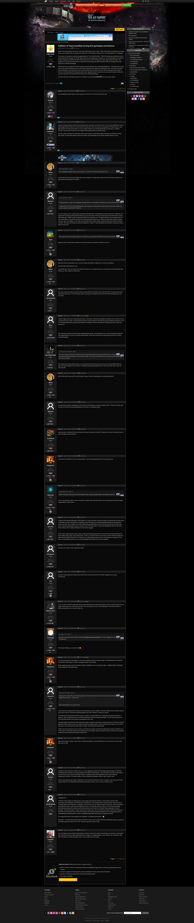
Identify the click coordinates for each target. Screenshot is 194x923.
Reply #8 (60, 315)
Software (51, 1)
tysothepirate (50, 804)
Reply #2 (60, 122)
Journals (89, 5)
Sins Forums (76, 48)
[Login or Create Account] (143, 1)
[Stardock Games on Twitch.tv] (139, 96)
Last (123, 88)
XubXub (50, 777)
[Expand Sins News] (129, 65)
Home (46, 42)
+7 (50, 364)
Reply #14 (60, 485)
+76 (50, 647)
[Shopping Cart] (146, 1)
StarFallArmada (50, 355)
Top (123, 90)
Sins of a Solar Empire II (80, 898)
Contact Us (110, 907)
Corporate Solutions (49, 894)
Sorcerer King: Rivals (79, 909)
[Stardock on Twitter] (131, 96)
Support (78, 1)
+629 (50, 141)
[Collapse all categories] (148, 53)
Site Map (107, 920)
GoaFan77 (50, 131)
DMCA (102, 920)
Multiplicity (46, 903)
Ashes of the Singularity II (81, 892)
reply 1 (71, 169)
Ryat (50, 239)
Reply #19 (60, 628)
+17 (50, 564)
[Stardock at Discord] (135, 98)
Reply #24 (60, 794)
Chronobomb (50, 298)
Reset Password (142, 901)
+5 (50, 787)
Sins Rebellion (64, 42)
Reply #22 (60, 738)
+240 (50, 504)
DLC (95, 5)
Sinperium (50, 465)
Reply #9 (60, 345)
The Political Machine (80, 903)
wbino (50, 172)
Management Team (112, 896)
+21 (50, 182)
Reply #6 (60, 260)
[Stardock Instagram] (142, 96)
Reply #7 (60, 289)
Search (56, 32)
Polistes (50, 100)
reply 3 (70, 198)
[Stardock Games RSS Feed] (143, 98)
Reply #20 (60, 657)
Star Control (78, 901)
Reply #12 (60, 429)
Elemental (77, 894)
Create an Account (143, 896)
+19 (50, 110)
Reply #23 (60, 767)
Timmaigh (50, 638)
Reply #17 (60, 571)
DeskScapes (47, 901)
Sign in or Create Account (68, 879)
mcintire (50, 527)
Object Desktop (47, 892)
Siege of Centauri (79, 907)
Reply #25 (60, 830)
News (69, 1)
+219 (50, 473)
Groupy (46, 905)
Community (63, 1)
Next (120, 88)
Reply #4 (60, 191)
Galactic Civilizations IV (80, 896)
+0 (50, 814)
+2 (50, 308)
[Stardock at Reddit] (132, 98)
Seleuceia (50, 495)
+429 (50, 247)
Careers (109, 898)
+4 (50, 849)
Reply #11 (60, 402)
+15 (50, 448)
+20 (50, 64)
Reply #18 (60, 601)
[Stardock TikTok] (138, 98)
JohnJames (50, 554)
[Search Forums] (148, 1)
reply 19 (72, 693)
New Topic (119, 29)
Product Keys (142, 898)
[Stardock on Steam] (145, 96)
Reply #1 (60, 91)
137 (50, 581)
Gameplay (80, 5)
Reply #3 (60, 163)
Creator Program (112, 905)
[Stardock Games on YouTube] (136, 96)
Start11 (46, 896)
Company (111, 890)
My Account (141, 894)
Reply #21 (60, 687)
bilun (50, 325)
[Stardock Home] (46, 1)
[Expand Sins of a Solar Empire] (127, 53)
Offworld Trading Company (81, 905)
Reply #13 (60, 456)
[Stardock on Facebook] (134, 96)
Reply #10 (60, 373)
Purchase (127, 5)
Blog (74, 1)
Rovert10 (51, 696)
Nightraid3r (50, 54)
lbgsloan (50, 201)
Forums (109, 909)
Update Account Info (143, 903)
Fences (46, 898)
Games (56, 1)
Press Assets (111, 903)
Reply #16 (60, 544)
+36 (50, 335)
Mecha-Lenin (50, 611)
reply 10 (70, 491)
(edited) (86, 315)
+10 (50, 211)
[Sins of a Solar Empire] (97, 15)
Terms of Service (95, 920)
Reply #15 (60, 517)
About (109, 892)
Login (61, 32)
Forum (102, 5)
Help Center (141, 892)
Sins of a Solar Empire (54, 42)
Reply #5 (60, 230)
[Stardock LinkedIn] (141, 98)
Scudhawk (50, 438)
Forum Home (50, 32)
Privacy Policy (88, 920)
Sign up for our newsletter (115, 913)
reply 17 (69, 634)
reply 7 (74, 351)
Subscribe (145, 913)
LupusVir (51, 839)
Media (108, 5)
